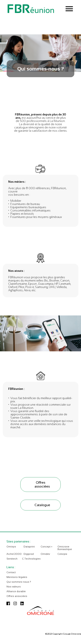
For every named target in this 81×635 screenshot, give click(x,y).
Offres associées (42, 484)
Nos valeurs (13, 586)
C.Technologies (31, 558)
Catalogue (42, 505)
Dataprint (29, 546)
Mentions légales (16, 577)
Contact (11, 572)
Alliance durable (16, 591)
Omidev (45, 554)
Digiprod (29, 554)
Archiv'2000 (14, 554)
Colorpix (62, 554)
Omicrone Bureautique (64, 547)
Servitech (11, 558)
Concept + (46, 546)
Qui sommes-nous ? (18, 582)
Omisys (11, 546)
